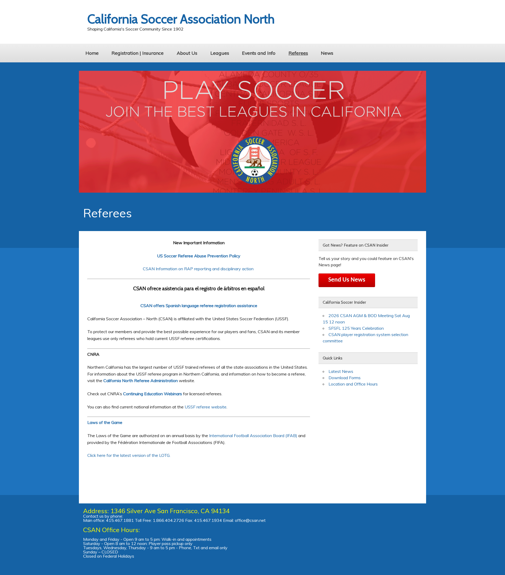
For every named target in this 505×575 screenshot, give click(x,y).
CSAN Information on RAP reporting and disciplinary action (199, 268)
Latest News (341, 371)
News (327, 53)
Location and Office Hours (353, 384)
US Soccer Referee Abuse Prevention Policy (198, 255)
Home (92, 53)
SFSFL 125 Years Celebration (356, 328)
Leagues (219, 53)
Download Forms (345, 377)
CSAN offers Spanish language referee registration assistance (198, 305)
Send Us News (346, 280)
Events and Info (258, 53)
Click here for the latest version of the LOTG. (128, 455)
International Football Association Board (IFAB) (253, 435)
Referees (298, 53)
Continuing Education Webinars (153, 393)
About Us (187, 53)
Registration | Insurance (138, 53)
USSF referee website (205, 406)
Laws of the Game (105, 422)
